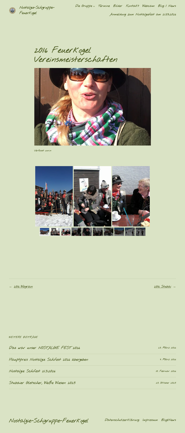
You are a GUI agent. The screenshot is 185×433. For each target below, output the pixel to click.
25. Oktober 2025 (166, 383)
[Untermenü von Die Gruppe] (94, 6)
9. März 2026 (168, 359)
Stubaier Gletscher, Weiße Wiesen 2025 (42, 383)
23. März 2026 (167, 348)
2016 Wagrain (23, 287)
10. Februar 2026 (166, 371)
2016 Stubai (162, 287)
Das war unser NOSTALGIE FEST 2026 (44, 348)
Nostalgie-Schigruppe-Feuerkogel (49, 421)
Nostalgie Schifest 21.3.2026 (32, 371)
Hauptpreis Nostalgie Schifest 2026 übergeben (48, 360)
